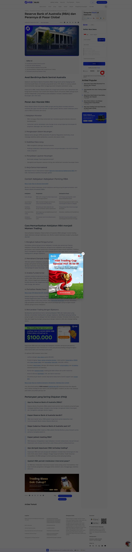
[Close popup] (83, 253)
